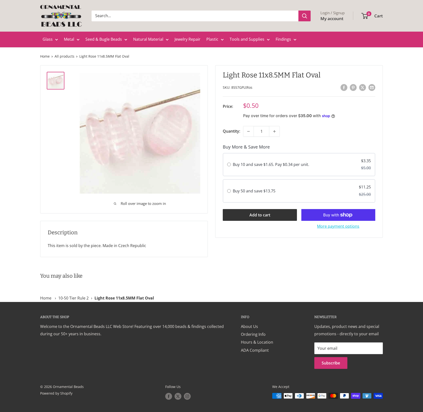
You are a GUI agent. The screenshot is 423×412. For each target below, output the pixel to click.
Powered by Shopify (56, 393)
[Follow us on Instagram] (187, 396)
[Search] (304, 16)
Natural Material (148, 39)
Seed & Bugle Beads (103, 39)
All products (64, 56)
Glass (48, 39)
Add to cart (259, 215)
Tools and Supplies (247, 39)
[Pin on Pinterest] (353, 87)
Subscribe (331, 363)
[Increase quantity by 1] (274, 131)
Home (45, 56)
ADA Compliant (255, 350)
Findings (283, 39)
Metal (69, 39)
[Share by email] (371, 87)
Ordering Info (253, 334)
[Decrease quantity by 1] (248, 131)
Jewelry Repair (187, 39)
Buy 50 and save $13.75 (254, 191)
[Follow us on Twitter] (178, 396)
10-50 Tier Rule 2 (73, 298)
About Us (249, 326)
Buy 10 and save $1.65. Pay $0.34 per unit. (271, 164)
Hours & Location (257, 342)
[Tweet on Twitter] (362, 87)
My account (331, 18)
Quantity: (231, 131)
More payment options (338, 226)
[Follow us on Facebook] (168, 396)
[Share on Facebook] (344, 87)
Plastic (212, 39)
